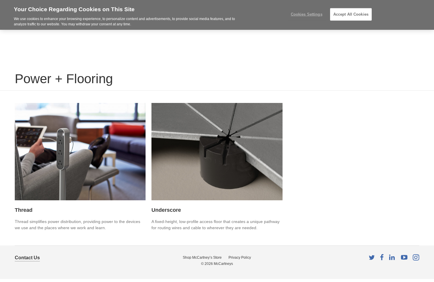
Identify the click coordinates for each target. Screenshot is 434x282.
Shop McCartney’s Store (202, 257)
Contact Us (27, 257)
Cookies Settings (306, 14)
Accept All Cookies (350, 14)
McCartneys (223, 264)
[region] (217, 15)
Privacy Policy (240, 257)
